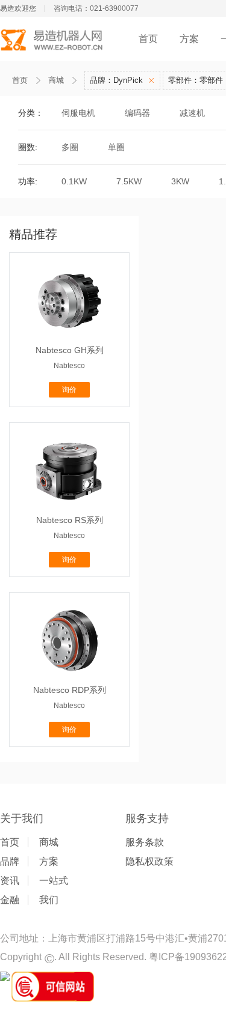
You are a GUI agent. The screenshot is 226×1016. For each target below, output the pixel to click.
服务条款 (144, 842)
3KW (180, 181)
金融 (9, 900)
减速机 (192, 113)
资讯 (9, 880)
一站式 (53, 880)
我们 (48, 900)
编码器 (137, 113)
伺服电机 (78, 113)
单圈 (116, 147)
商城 (56, 80)
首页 (148, 39)
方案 (189, 39)
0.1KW (74, 181)
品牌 (9, 861)
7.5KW (129, 181)
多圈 (69, 147)
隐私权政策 (149, 861)
